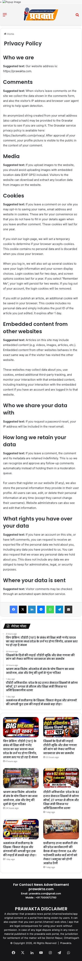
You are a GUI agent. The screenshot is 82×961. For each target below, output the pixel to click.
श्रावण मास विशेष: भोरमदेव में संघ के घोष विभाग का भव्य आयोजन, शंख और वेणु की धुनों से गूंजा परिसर (20, 798)
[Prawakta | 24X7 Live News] (41, 14)
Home (10, 33)
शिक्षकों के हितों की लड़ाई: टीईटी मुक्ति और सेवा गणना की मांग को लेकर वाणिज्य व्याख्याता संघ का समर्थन (60, 747)
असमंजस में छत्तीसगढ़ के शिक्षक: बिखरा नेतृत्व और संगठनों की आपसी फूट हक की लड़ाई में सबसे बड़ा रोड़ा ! (19, 849)
